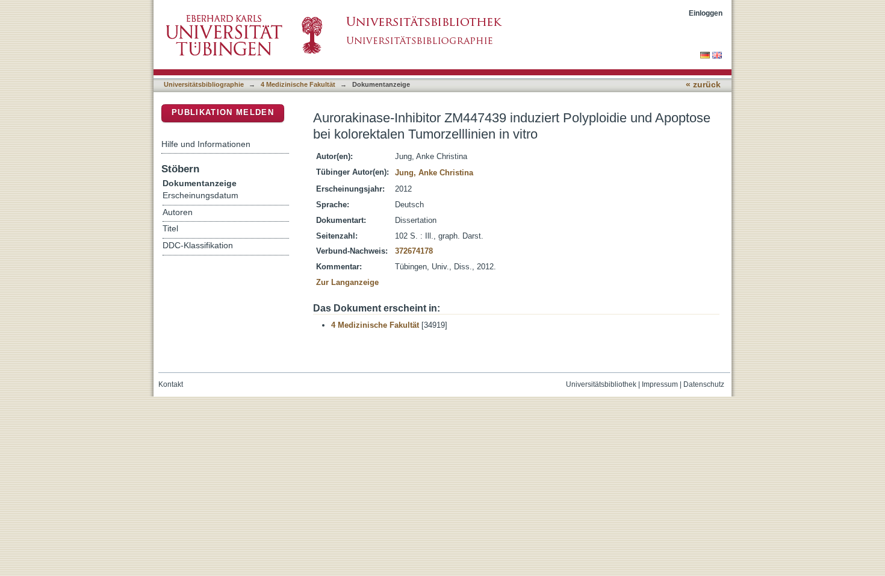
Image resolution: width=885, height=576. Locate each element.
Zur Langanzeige (347, 282)
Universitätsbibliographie (204, 84)
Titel (170, 228)
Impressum (660, 384)
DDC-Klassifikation (198, 245)
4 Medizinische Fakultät (298, 84)
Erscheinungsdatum (200, 195)
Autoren (178, 212)
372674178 (414, 250)
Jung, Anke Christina (434, 172)
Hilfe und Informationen (205, 144)
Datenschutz (703, 384)
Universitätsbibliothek (601, 384)
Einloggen (705, 13)
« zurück (703, 84)
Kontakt (170, 384)
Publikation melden (223, 112)
